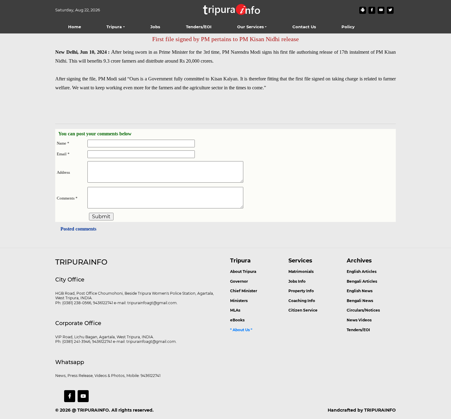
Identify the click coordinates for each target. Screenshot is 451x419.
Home (74, 26)
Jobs (155, 26)
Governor (239, 281)
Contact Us (304, 26)
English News (359, 291)
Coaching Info (301, 300)
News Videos (359, 320)
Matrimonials (301, 271)
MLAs (235, 310)
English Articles (361, 271)
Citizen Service (303, 310)
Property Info (301, 291)
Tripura (114, 26)
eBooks (237, 320)
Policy (348, 26)
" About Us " (241, 330)
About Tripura (243, 271)
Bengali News (360, 300)
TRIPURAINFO (93, 410)
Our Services (250, 26)
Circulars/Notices (363, 310)
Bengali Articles (362, 281)
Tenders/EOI (198, 26)
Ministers (239, 300)
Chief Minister (243, 291)
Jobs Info (297, 281)
